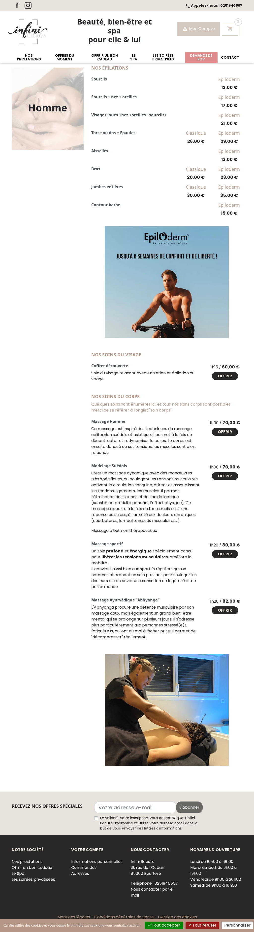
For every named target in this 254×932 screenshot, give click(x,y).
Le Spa (18, 873)
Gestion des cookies (177, 917)
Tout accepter (165, 925)
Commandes (83, 867)
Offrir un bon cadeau (32, 867)
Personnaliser (237, 925)
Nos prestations (27, 861)
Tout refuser (204, 925)
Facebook (17, 5)
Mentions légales (74, 917)
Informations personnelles (97, 861)
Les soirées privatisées (33, 879)
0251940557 (213, 5)
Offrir (225, 376)
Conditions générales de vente (124, 917)
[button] (29, 57)
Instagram (28, 5)
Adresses (80, 873)
